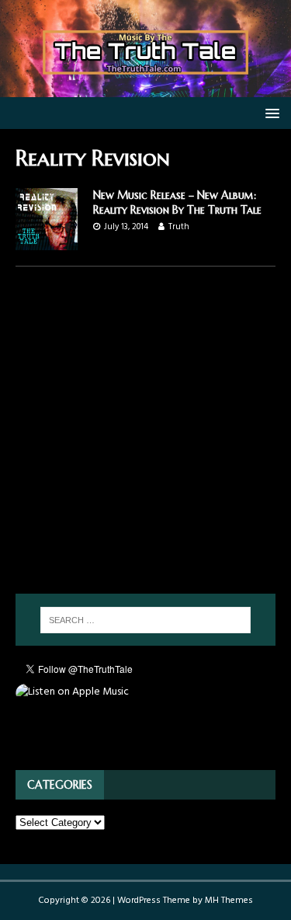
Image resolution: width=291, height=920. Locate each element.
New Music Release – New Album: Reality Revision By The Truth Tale (177, 202)
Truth (178, 227)
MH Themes (229, 900)
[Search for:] (146, 620)
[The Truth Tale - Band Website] (145, 88)
